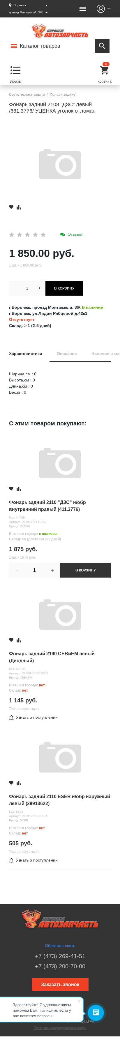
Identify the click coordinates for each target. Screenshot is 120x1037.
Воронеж (20, 5)
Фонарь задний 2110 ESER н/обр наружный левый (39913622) (59, 800)
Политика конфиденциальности (60, 1028)
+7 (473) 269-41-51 (60, 956)
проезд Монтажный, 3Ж (26, 12)
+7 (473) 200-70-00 (60, 966)
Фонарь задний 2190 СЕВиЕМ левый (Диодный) (52, 657)
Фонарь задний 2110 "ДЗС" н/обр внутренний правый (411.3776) (47, 506)
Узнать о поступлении (37, 717)
